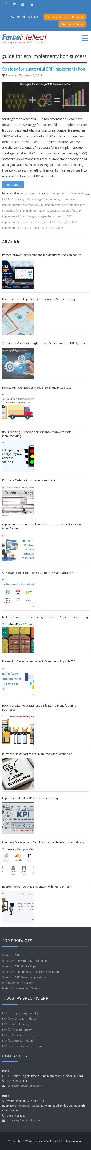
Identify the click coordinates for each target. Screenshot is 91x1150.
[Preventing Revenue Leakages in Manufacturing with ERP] (18, 681)
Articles (24, 193)
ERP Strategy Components (42, 199)
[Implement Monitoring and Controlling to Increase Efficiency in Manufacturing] (18, 548)
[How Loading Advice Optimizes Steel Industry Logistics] (18, 408)
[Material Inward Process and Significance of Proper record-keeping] (18, 637)
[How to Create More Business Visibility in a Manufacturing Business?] (18, 729)
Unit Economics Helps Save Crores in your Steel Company (39, 299)
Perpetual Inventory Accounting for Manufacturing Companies (41, 255)
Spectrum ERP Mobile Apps (19, 966)
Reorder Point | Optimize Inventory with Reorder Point (36, 886)
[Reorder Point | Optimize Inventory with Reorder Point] (18, 907)
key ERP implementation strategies (56, 205)
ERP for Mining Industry (17, 1029)
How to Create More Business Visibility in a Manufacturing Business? (39, 707)
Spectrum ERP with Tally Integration (24, 961)
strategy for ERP (44, 222)
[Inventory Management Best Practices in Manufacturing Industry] (18, 862)
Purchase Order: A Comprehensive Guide (28, 480)
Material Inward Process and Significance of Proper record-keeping (45, 617)
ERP (32, 193)
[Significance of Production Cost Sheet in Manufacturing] (18, 593)
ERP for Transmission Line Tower (23, 1046)
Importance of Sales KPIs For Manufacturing (30, 798)
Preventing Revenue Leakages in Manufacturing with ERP (38, 661)
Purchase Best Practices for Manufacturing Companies (37, 754)
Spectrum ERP (11, 955)
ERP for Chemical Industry (18, 1035)
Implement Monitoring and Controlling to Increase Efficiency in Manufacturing (41, 526)
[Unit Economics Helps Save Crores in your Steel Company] (18, 319)
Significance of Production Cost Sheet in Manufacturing (37, 573)
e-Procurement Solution (17, 983)
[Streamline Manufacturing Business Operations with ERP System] (18, 363)
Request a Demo (72, 24)
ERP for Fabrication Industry (19, 1018)
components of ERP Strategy (70, 193)
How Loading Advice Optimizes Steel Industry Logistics (36, 387)
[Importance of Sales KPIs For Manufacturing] (18, 818)
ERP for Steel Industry (16, 1024)
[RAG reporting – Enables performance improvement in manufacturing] (18, 456)
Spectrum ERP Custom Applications (24, 977)
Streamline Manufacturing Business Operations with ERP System (43, 343)
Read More (13, 185)
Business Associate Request (65, 17)
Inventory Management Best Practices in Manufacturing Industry (43, 842)
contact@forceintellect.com (25, 1086)
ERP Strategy (16, 199)
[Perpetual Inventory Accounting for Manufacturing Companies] (18, 275)
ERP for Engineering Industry (20, 1013)
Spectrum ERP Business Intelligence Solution (30, 972)
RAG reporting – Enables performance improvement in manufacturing (37, 434)
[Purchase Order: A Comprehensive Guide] (18, 500)
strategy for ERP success (49, 228)
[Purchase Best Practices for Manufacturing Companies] (18, 774)
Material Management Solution (22, 988)
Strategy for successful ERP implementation (43, 69)
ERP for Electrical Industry (18, 1040)
